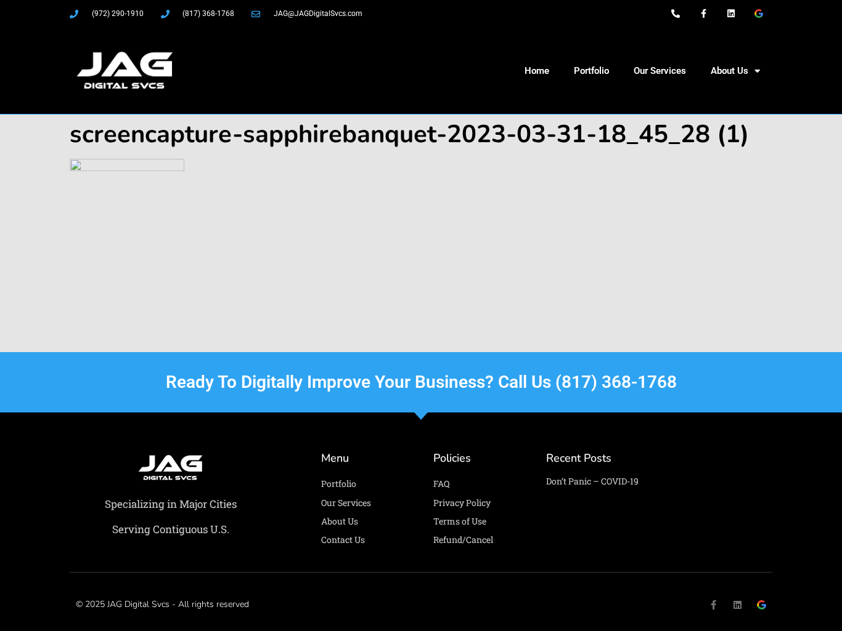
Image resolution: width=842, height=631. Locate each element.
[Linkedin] (731, 14)
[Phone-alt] (676, 14)
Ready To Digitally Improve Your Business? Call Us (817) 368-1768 (421, 382)
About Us (729, 70)
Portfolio (591, 70)
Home (537, 70)
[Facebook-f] (703, 14)
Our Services (660, 70)
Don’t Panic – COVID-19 (592, 481)
